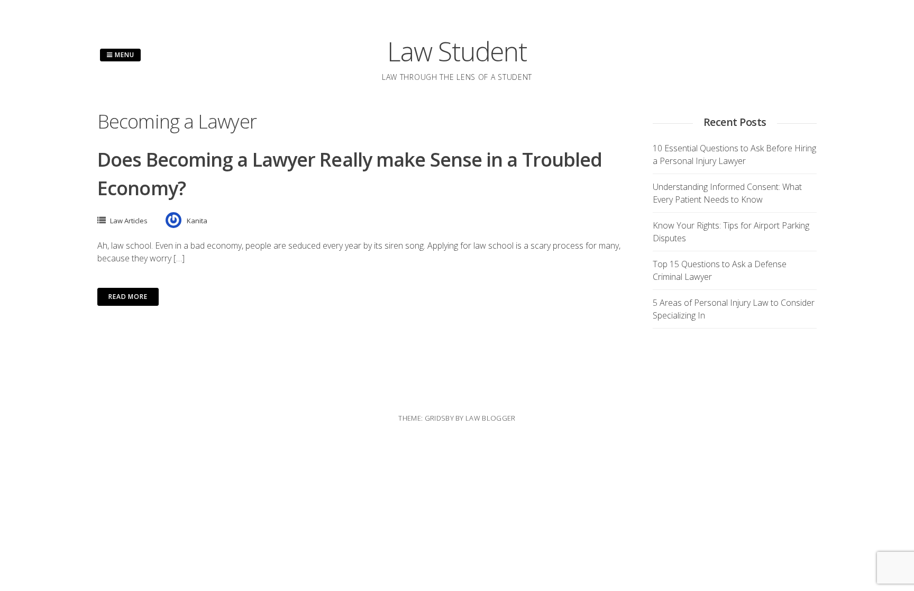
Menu (123, 54)
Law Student (456, 51)
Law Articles (129, 220)
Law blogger (490, 418)
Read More (128, 296)
